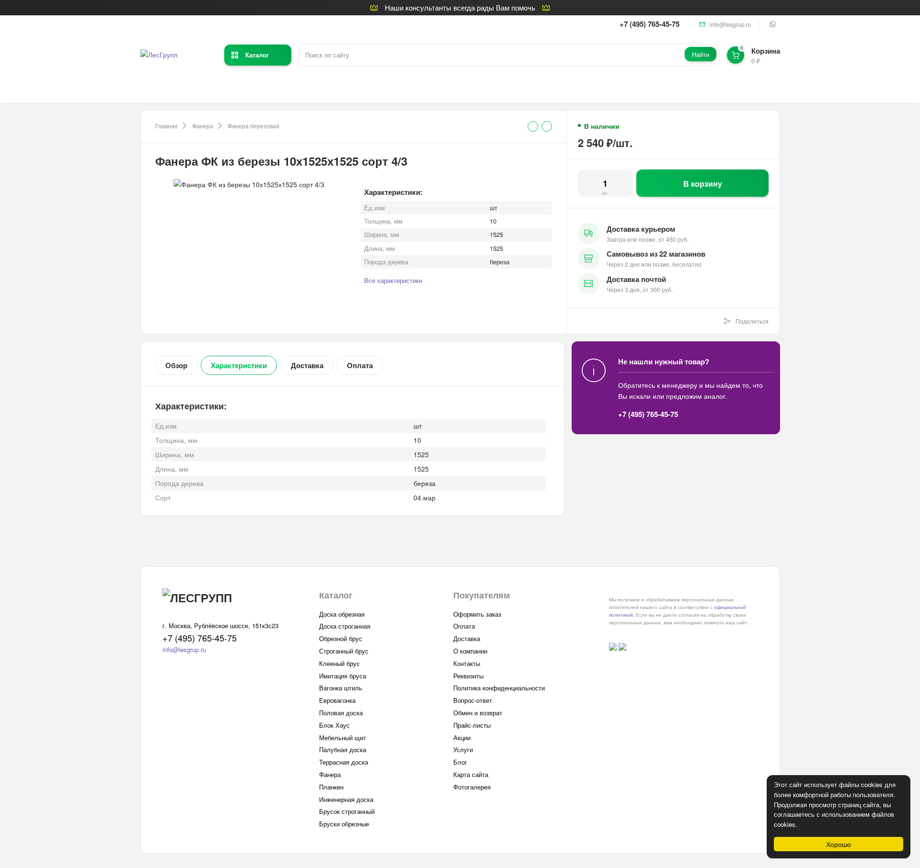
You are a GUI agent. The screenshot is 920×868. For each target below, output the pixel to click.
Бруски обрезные (344, 823)
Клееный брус (339, 663)
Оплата (360, 365)
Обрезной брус (340, 638)
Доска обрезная (342, 614)
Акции (462, 737)
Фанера (202, 126)
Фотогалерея (472, 786)
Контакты (466, 663)
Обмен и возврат (477, 712)
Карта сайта (470, 774)
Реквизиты (468, 675)
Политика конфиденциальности (499, 687)
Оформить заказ (477, 614)
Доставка (307, 365)
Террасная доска (343, 762)
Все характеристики (393, 280)
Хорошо (838, 844)
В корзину (702, 183)
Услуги (463, 749)
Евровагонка (337, 700)
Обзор (176, 365)
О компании (470, 650)
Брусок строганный (347, 811)
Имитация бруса (342, 675)
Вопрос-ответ (472, 700)
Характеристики (239, 365)
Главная (166, 126)
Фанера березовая (253, 126)
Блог (460, 762)
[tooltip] (533, 126)
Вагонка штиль (340, 687)
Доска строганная (344, 626)
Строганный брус (343, 650)
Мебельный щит (342, 737)
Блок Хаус (334, 725)
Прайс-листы (472, 725)
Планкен (331, 786)
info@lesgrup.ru (730, 24)
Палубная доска (342, 749)
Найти (700, 54)
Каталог (257, 54)
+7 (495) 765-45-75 (649, 24)
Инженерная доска (346, 799)
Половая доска (341, 712)
